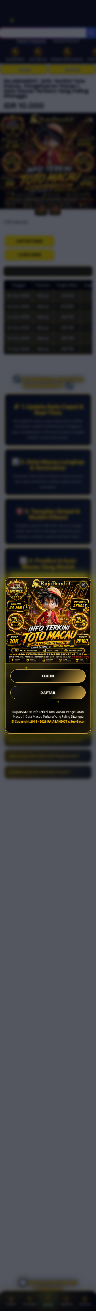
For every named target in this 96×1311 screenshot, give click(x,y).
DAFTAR (47, 692)
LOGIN (48, 676)
